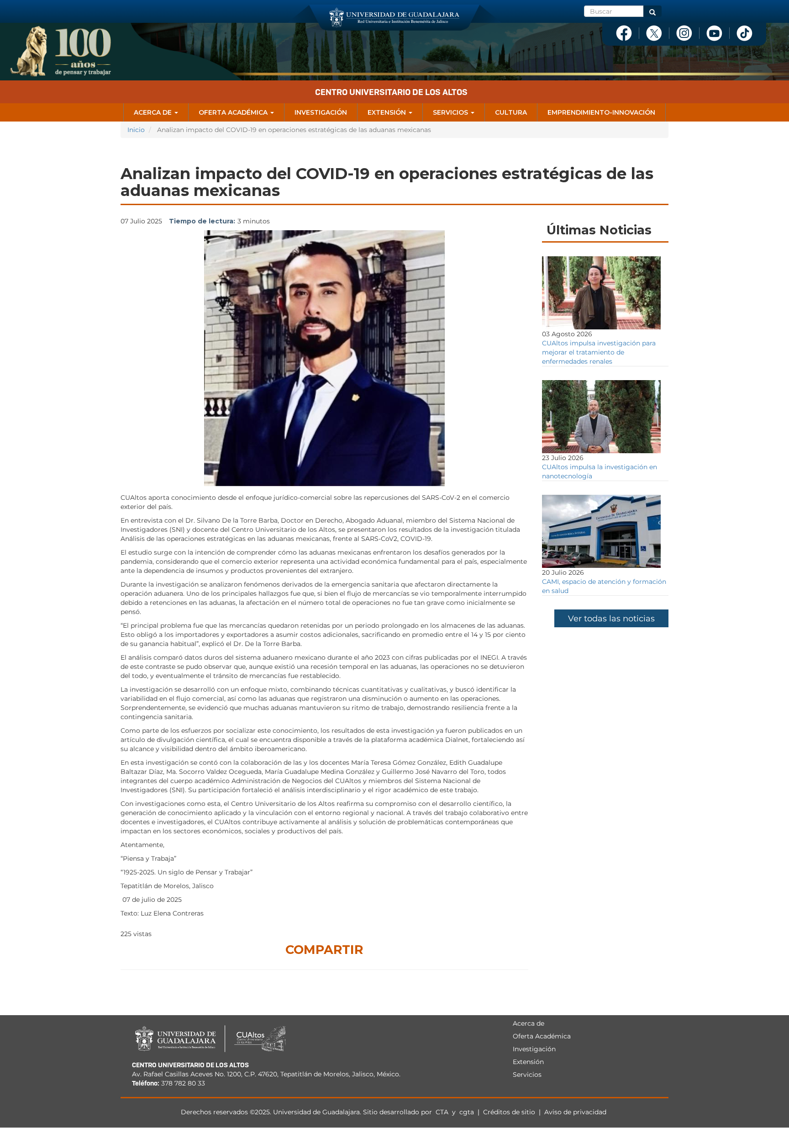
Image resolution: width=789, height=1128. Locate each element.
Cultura (511, 112)
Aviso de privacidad (575, 1112)
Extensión (388, 112)
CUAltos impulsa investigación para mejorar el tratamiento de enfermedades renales (599, 352)
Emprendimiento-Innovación (601, 112)
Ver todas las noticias (611, 619)
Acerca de (154, 112)
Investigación (321, 112)
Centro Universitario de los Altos (391, 92)
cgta (466, 1112)
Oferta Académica (234, 112)
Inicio (136, 130)
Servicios (451, 112)
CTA (443, 1112)
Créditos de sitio (509, 1112)
